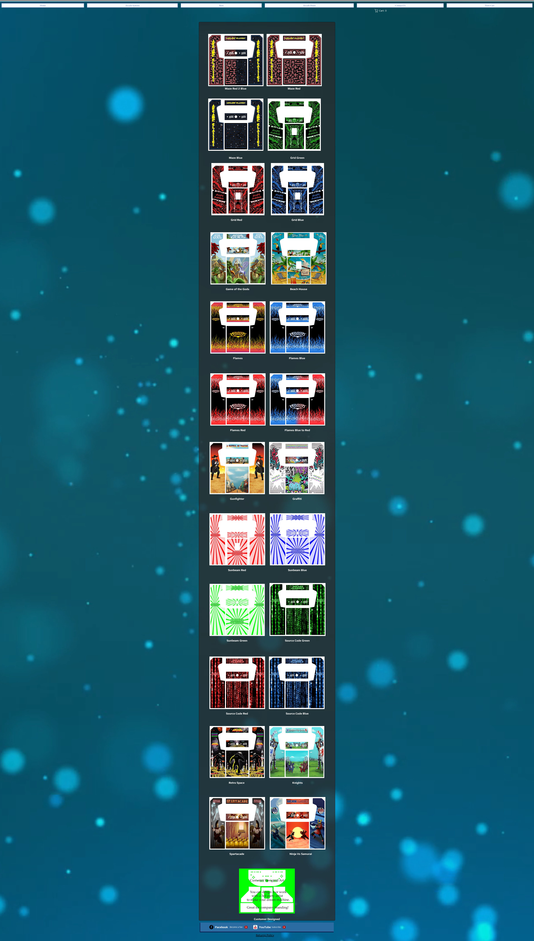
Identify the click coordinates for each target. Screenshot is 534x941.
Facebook (221, 927)
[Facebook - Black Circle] (211, 927)
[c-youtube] (255, 927)
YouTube (265, 927)
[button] (381, 10)
